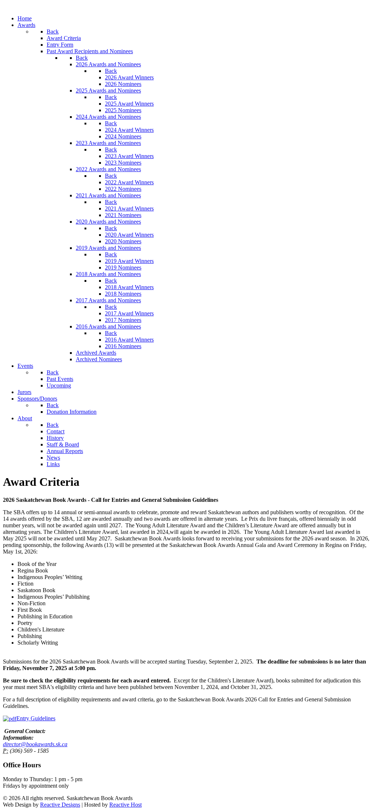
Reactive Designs (60, 805)
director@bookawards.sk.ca (35, 744)
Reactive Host (125, 805)
